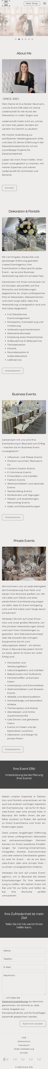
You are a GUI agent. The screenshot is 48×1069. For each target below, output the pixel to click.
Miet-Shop (32, 3)
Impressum (24, 1045)
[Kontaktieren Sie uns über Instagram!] (12, 1059)
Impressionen (13, 370)
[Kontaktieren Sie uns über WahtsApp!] (4, 1059)
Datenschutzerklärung (15, 1001)
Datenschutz (24, 1041)
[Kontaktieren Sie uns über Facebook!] (37, 1059)
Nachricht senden (33, 1023)
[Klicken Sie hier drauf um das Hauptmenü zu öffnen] (44, 3)
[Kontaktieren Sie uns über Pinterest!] (29, 1059)
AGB (24, 1037)
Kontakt (9, 188)
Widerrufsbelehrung (24, 1049)
